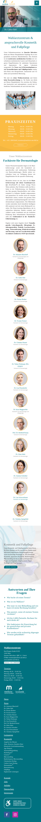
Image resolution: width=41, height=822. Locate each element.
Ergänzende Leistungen (11, 772)
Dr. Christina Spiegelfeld (11, 732)
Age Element (8, 748)
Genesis (7, 755)
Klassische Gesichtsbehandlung (14, 746)
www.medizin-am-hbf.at (11, 660)
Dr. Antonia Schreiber (10, 727)
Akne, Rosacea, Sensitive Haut (13, 744)
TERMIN (20, 145)
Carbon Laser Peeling (10, 763)
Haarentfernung (9, 767)
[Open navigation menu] (36, 3)
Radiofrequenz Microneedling (13, 759)
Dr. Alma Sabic (8, 725)
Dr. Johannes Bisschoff (11, 706)
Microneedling (8, 757)
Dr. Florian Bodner (10, 710)
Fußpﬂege (7, 769)
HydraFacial (8, 752)
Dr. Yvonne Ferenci (10, 712)
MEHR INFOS (11, 567)
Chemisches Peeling (10, 761)
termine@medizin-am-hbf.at (28, 140)
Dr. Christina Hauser (10, 715)
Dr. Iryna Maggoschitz (11, 717)
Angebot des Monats (10, 742)
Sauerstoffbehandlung (11, 750)
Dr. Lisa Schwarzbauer (11, 729)
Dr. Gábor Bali (8, 708)
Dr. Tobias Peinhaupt (10, 719)
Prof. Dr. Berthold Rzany (11, 723)
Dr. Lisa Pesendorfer (10, 721)
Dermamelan (8, 765)
